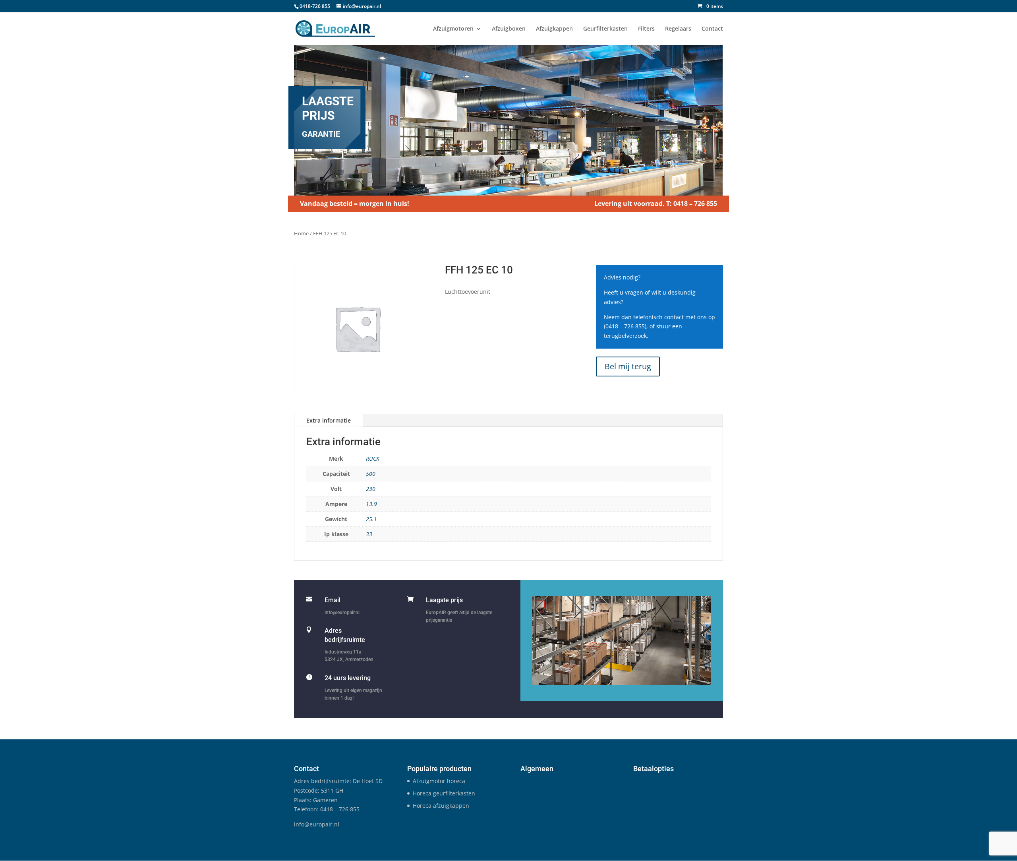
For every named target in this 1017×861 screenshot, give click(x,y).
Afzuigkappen (554, 29)
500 (370, 473)
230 (370, 489)
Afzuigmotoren (453, 29)
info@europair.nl (342, 612)
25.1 (371, 519)
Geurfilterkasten (605, 29)
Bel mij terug (628, 366)
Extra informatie (328, 420)
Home (301, 233)
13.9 (371, 504)
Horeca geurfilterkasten (444, 793)
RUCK (372, 458)
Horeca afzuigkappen (441, 805)
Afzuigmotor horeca (439, 781)
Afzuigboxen (509, 29)
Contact (712, 29)
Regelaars (678, 29)
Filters (646, 29)
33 (369, 534)
